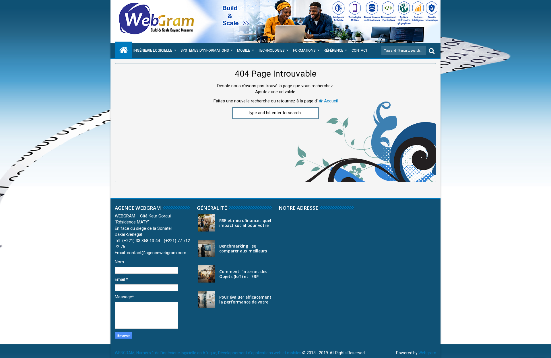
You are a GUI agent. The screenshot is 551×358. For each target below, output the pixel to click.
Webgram (427, 353)
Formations (304, 50)
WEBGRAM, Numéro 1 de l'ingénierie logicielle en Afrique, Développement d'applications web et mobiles (208, 353)
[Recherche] (431, 50)
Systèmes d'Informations (205, 50)
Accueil (330, 101)
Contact (360, 50)
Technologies (271, 50)
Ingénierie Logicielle (152, 50)
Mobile (243, 50)
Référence (333, 50)
